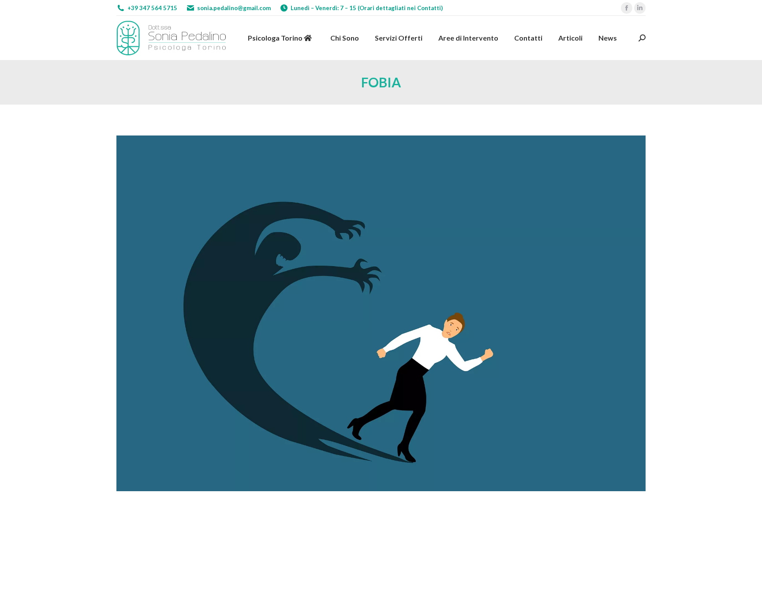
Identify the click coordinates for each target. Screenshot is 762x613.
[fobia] (381, 313)
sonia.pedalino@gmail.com (234, 7)
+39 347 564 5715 (152, 7)
